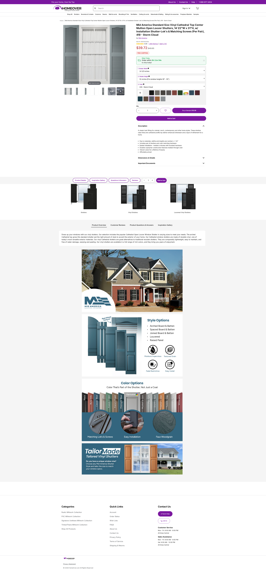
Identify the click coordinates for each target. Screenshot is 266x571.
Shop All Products (69, 529)
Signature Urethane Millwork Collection (77, 521)
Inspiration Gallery (98, 180)
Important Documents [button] (146, 163)
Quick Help (166, 514)
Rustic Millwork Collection (72, 512)
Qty (137, 106)
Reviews (135, 180)
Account (113, 512)
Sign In (185, 8)
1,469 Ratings (153, 44)
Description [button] (142, 126)
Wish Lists (114, 521)
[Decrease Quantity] (139, 110)
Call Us (165, 521)
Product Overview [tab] (99, 225)
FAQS (112, 525)
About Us (172, 2)
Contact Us (183, 2)
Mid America (143, 38)
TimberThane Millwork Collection (74, 525)
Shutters (84, 212)
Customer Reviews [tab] (118, 225)
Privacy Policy (115, 537)
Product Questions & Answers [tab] (141, 225)
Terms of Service (116, 541)
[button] (171, 60)
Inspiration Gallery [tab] (165, 225)
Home (61, 20)
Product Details (80, 180)
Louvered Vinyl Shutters (182, 212)
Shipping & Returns (117, 545)
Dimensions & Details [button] (146, 158)
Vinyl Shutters (133, 212)
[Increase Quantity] (156, 110)
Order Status (114, 516)
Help (193, 2)
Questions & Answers (118, 180)
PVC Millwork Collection (71, 516)
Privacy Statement (69, 564)
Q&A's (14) (163, 44)
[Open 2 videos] (120, 91)
